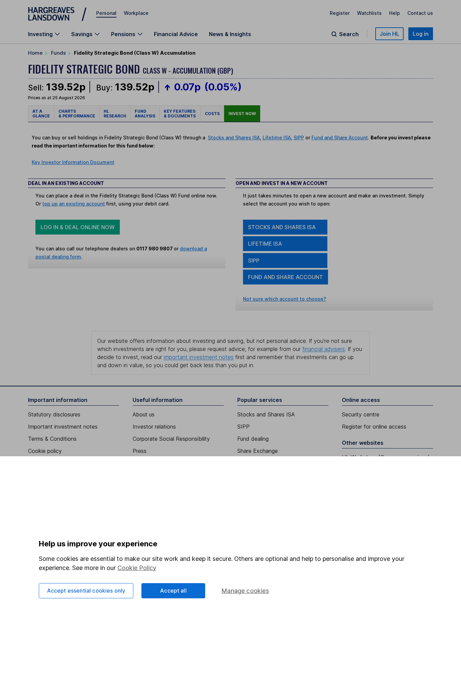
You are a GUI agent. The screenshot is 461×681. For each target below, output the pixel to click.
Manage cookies (245, 590)
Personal (106, 13)
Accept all (173, 590)
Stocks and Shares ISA (234, 137)
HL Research (115, 113)
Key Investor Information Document (73, 162)
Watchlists (369, 13)
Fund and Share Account (339, 137)
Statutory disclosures (54, 414)
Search (349, 34)
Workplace (136, 13)
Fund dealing (253, 438)
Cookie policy (45, 450)
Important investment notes (63, 426)
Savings (81, 34)
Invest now (242, 113)
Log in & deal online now (77, 227)
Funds (58, 53)
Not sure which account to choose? (284, 299)
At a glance (41, 113)
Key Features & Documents (180, 113)
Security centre (360, 414)
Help (394, 13)
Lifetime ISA (277, 137)
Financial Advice (176, 34)
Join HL (389, 33)
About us (144, 414)
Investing (40, 34)
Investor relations (154, 426)
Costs (212, 113)
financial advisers (323, 349)
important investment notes (199, 357)
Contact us (420, 13)
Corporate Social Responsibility (171, 438)
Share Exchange (257, 450)
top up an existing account (73, 204)
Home (35, 53)
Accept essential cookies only (86, 590)
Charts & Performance (76, 113)
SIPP (299, 137)
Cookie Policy (136, 567)
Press (139, 450)
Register (340, 13)
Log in (421, 33)
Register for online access (374, 426)
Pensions (123, 34)
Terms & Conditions (52, 438)
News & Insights (230, 34)
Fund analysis (145, 113)
